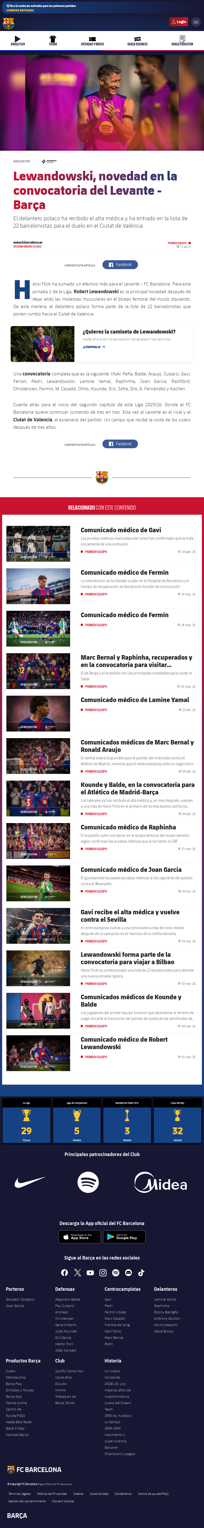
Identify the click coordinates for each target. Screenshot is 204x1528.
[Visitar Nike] (30, 1182)
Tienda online (16, 1403)
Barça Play (14, 1384)
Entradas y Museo (20, 1390)
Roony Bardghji (166, 1312)
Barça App (14, 1396)
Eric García (63, 1337)
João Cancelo (65, 1350)
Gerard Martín (66, 1325)
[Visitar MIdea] (160, 1182)
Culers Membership (16, 1374)
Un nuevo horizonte (112, 1374)
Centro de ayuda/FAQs (153, 1493)
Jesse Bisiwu (164, 1331)
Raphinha (161, 1306)
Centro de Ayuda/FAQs (15, 1412)
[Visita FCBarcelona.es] (8, 23)
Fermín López (115, 1312)
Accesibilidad (99, 1493)
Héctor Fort (64, 1344)
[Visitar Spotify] (88, 1182)
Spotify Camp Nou (69, 1371)
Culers (178, 21)
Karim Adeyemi (166, 1325)
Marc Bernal (114, 1337)
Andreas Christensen (64, 1315)
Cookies (78, 1493)
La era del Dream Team (118, 1406)
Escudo (61, 1384)
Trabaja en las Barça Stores (65, 1399)
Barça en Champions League (120, 1450)
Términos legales (19, 1493)
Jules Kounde (65, 1331)
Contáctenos (123, 1493)
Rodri (109, 1344)
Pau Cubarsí (64, 1306)
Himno (60, 1390)
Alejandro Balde (67, 1299)
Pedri (109, 1306)
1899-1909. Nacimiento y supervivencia (115, 1434)
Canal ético (63, 1377)
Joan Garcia (15, 1306)
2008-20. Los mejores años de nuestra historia (118, 1390)
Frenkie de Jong (117, 1325)
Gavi (108, 1299)
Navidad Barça (17, 1434)
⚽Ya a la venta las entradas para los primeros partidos (41, 8)
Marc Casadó (115, 1318)
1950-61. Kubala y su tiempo (118, 1418)
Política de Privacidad (52, 1493)
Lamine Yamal (165, 1299)
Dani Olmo (113, 1331)
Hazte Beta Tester (19, 1422)
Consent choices (63, 1501)
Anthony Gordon (167, 1318)
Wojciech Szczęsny (20, 1299)
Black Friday (15, 1428)
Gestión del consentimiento (27, 1501)
